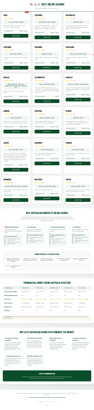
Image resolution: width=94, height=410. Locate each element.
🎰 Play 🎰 (16, 35)
